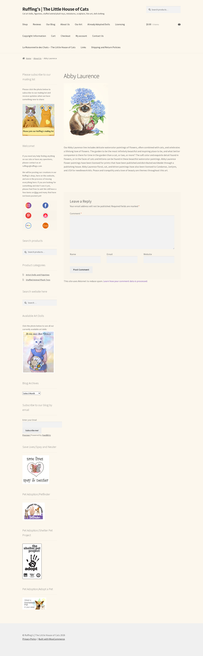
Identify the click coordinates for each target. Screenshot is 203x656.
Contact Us (98, 35)
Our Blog (50, 24)
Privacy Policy (29, 638)
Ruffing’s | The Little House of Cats (55, 9)
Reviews (37, 24)
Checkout (65, 35)
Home (28, 58)
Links (83, 47)
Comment (76, 213)
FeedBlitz (46, 435)
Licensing (120, 24)
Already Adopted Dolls (99, 24)
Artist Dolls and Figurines (37, 274)
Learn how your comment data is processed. (125, 281)
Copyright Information (34, 35)
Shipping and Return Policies (106, 47)
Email (110, 254)
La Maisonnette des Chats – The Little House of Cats (48, 47)
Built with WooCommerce (51, 638)
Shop (25, 24)
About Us (65, 24)
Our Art (78, 24)
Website (148, 254)
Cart (53, 35)
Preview (26, 435)
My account (81, 35)
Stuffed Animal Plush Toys (38, 279)
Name (73, 254)
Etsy (36, 192)
